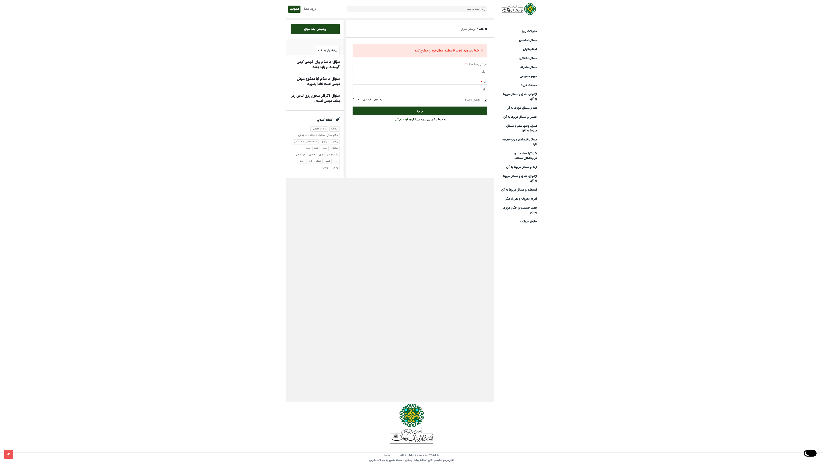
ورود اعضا (310, 9)
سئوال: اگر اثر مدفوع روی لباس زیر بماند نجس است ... (316, 98)
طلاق (318, 161)
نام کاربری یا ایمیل (476, 64)
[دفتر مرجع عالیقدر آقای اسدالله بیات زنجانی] (515, 9)
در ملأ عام (300, 155)
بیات (308, 148)
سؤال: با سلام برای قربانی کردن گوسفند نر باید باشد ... (318, 64)
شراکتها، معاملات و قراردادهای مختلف (525, 156)
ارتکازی (335, 142)
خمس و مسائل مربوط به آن (520, 117)
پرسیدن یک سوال (315, 29)
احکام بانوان (530, 49)
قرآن (310, 161)
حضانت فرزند (529, 85)
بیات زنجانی (332, 155)
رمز (484, 82)
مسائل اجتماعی (528, 40)
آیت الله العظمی (319, 129)
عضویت (294, 9)
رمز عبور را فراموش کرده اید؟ (367, 100)
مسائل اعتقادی (528, 58)
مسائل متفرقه (528, 67)
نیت (301, 161)
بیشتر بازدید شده (327, 50)
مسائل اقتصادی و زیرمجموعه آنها (519, 142)
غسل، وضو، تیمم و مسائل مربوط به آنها (521, 128)
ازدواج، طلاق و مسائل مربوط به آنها (520, 97)
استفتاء (334, 148)
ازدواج (324, 142)
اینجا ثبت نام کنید (404, 119)
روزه (336, 161)
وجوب (325, 168)
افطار (316, 148)
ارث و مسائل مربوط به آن (521, 167)
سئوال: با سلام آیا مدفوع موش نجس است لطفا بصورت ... (318, 81)
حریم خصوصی (528, 76)
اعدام (325, 148)
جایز (321, 155)
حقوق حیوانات (528, 221)
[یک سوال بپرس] (8, 454)
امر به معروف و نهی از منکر (521, 198)
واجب (335, 168)
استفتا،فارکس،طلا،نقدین (305, 142)
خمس (312, 155)
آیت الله (334, 129)
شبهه (327, 161)
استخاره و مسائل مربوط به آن (519, 189)
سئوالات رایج (529, 31)
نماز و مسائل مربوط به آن (522, 108)
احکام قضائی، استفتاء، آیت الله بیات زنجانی (318, 135)
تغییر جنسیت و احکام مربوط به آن (520, 210)
